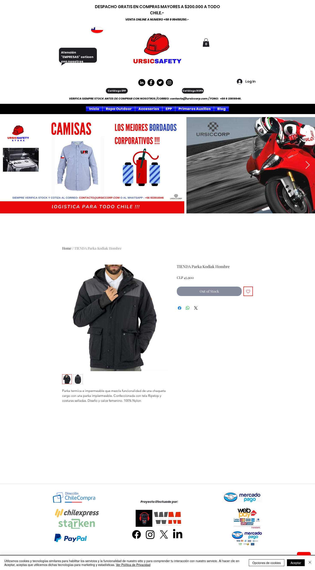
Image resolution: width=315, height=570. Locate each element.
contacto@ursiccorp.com (189, 99)
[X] (164, 534)
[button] (206, 42)
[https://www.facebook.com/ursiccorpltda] (150, 82)
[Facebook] (136, 534)
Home (66, 248)
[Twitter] (160, 82)
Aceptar (296, 563)
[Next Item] (307, 165)
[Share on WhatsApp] (187, 308)
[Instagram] (169, 82)
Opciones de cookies (266, 563)
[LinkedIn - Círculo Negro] (141, 82)
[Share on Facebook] (179, 308)
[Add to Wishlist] (248, 291)
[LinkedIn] (177, 534)
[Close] (309, 563)
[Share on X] (195, 308)
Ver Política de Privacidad (133, 565)
